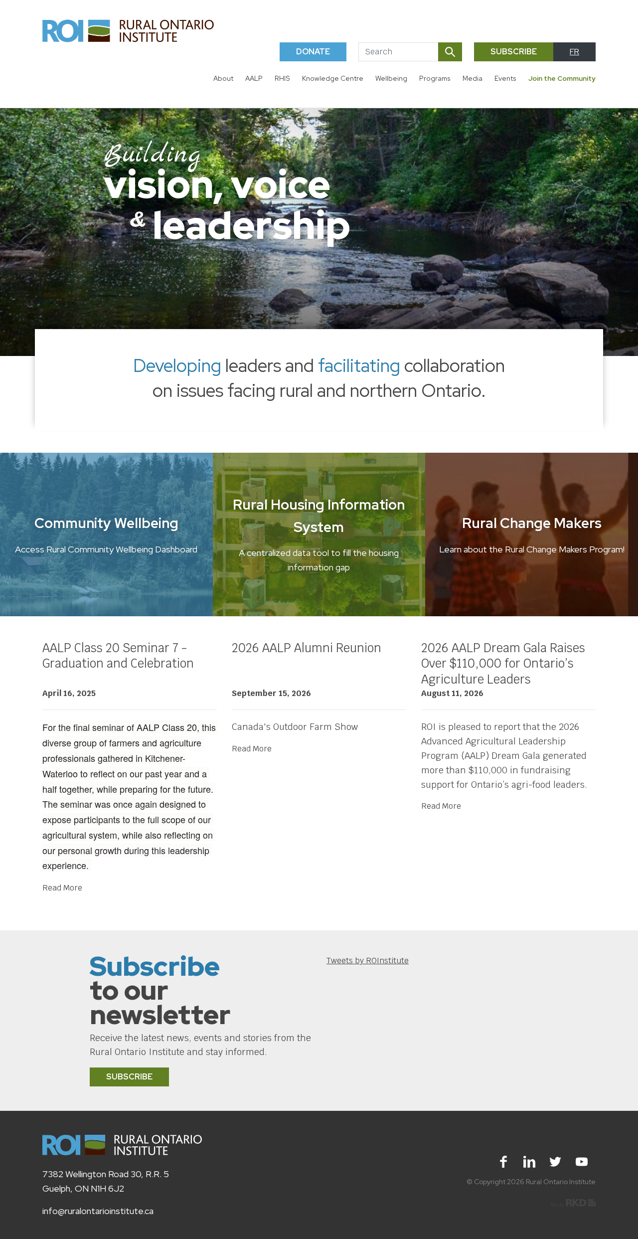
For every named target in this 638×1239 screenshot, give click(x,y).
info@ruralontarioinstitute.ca (98, 1211)
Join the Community (562, 78)
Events (505, 78)
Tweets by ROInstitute (367, 960)
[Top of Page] (612, 1213)
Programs (435, 78)
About (223, 78)
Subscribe (513, 51)
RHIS (282, 78)
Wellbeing (391, 78)
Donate (313, 51)
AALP (254, 78)
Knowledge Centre (332, 78)
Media (472, 78)
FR (574, 51)
